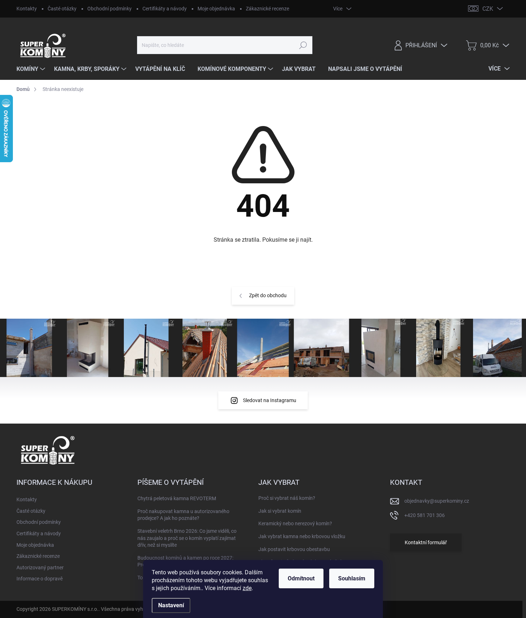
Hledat (303, 45)
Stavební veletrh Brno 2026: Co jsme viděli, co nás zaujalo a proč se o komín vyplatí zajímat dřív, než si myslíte (187, 538)
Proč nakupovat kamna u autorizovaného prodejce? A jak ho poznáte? (183, 514)
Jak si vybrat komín (279, 511)
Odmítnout (301, 578)
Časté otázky (62, 8)
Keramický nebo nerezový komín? (295, 523)
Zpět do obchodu (268, 295)
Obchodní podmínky (109, 8)
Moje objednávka (216, 8)
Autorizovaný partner (40, 567)
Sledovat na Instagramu (269, 400)
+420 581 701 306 (424, 515)
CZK (487, 8)
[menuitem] (31, 69)
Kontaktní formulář (426, 542)
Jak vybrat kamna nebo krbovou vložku (301, 536)
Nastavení (171, 605)
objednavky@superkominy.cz (436, 501)
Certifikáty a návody (164, 8)
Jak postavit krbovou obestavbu (294, 549)
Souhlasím (351, 578)
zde (247, 588)
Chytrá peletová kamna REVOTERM (176, 498)
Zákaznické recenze (267, 8)
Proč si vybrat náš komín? (286, 498)
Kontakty (26, 8)
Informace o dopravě (39, 578)
